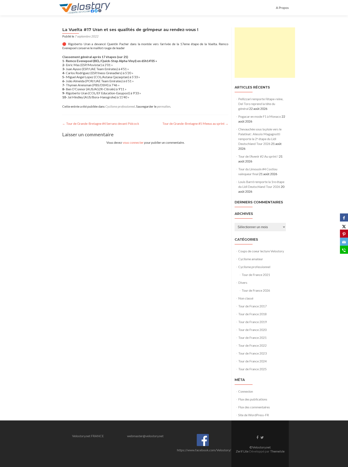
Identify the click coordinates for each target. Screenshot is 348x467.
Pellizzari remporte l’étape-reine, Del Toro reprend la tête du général (260, 103)
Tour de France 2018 (252, 314)
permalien (163, 106)
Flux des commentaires (254, 407)
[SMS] (344, 250)
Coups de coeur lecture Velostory (261, 251)
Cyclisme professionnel (120, 106)
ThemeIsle (277, 451)
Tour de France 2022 (252, 345)
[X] (344, 226)
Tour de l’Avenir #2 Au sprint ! (258, 156)
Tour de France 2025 (252, 369)
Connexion (245, 391)
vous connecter (133, 142)
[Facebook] (344, 217)
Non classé (245, 298)
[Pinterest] (344, 234)
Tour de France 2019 (252, 322)
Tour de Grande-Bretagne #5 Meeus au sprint (195, 123)
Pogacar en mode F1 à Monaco (259, 116)
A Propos (282, 7)
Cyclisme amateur (250, 259)
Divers (242, 282)
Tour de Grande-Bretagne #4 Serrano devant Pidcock (100, 123)
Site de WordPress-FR (253, 415)
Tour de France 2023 (252, 353)
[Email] (344, 242)
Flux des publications (252, 399)
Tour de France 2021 (256, 275)
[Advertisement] (265, 52)
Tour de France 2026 (256, 290)
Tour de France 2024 (252, 361)
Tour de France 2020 (252, 330)
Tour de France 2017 (252, 306)
